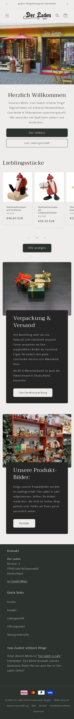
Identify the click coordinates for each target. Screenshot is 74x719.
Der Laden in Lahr (49, 656)
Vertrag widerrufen (18, 634)
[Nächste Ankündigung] (67, 4)
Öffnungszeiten (16, 626)
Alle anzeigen (37, 247)
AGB (34, 706)
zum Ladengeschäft (37, 142)
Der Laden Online (22, 700)
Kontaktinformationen (60, 706)
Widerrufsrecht (61, 700)
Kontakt (24, 523)
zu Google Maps (17, 581)
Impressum (38, 711)
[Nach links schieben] (29, 238)
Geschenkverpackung (33, 392)
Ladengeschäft (15, 618)
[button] (7, 16)
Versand (43, 706)
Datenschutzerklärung (17, 706)
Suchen (11, 602)
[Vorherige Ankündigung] (7, 4)
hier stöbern (37, 132)
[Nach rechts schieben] (45, 238)
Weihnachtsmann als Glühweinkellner (48, 210)
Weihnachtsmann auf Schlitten (16, 208)
